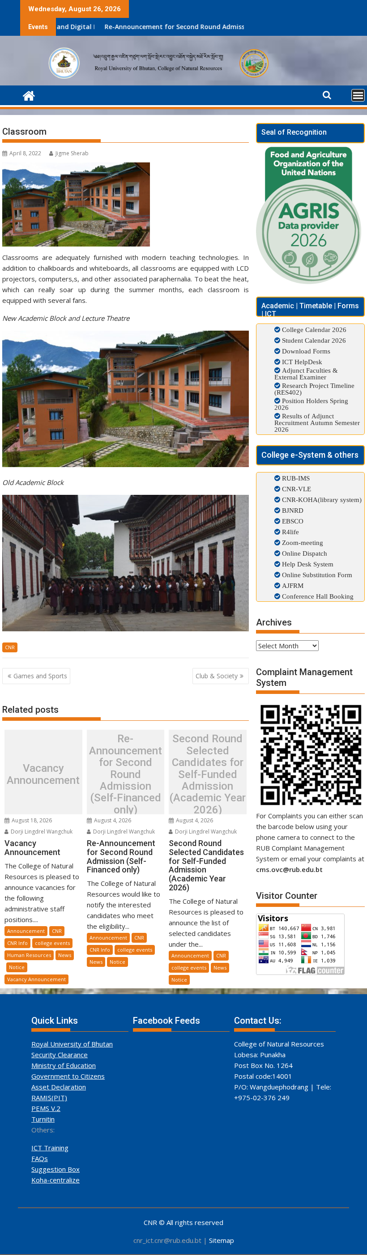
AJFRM (291, 585)
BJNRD (291, 510)
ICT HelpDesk (302, 361)
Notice (17, 967)
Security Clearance (59, 1054)
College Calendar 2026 (314, 329)
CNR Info (17, 943)
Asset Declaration (58, 1086)
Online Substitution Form (316, 574)
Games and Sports (40, 676)
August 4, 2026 (112, 820)
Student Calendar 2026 (314, 340)
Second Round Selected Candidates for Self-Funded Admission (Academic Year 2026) (207, 774)
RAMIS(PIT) (49, 1097)
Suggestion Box (55, 1169)
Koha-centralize (55, 1179)
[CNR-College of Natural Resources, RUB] (29, 94)
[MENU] (358, 95)
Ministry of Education (63, 1065)
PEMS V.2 (45, 1108)
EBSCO (291, 521)
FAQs (39, 1158)
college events (52, 943)
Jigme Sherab (72, 153)
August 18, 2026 (31, 820)
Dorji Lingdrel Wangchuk (41, 831)
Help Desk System (306, 564)
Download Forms (306, 351)
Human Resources (29, 955)
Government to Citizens (68, 1076)
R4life (289, 531)
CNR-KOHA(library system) (321, 499)
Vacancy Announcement (43, 774)
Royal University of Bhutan (72, 1043)
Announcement (26, 930)
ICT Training (49, 1147)
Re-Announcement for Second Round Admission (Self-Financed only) (165, 26)
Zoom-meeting (301, 542)
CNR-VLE (295, 488)
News (64, 955)
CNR (10, 647)
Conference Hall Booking (317, 596)
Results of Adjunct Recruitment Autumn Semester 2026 (317, 423)
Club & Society (217, 676)
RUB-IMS (295, 478)
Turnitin (43, 1119)
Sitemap (221, 1240)
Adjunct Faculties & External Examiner (306, 373)
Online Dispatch (303, 553)
